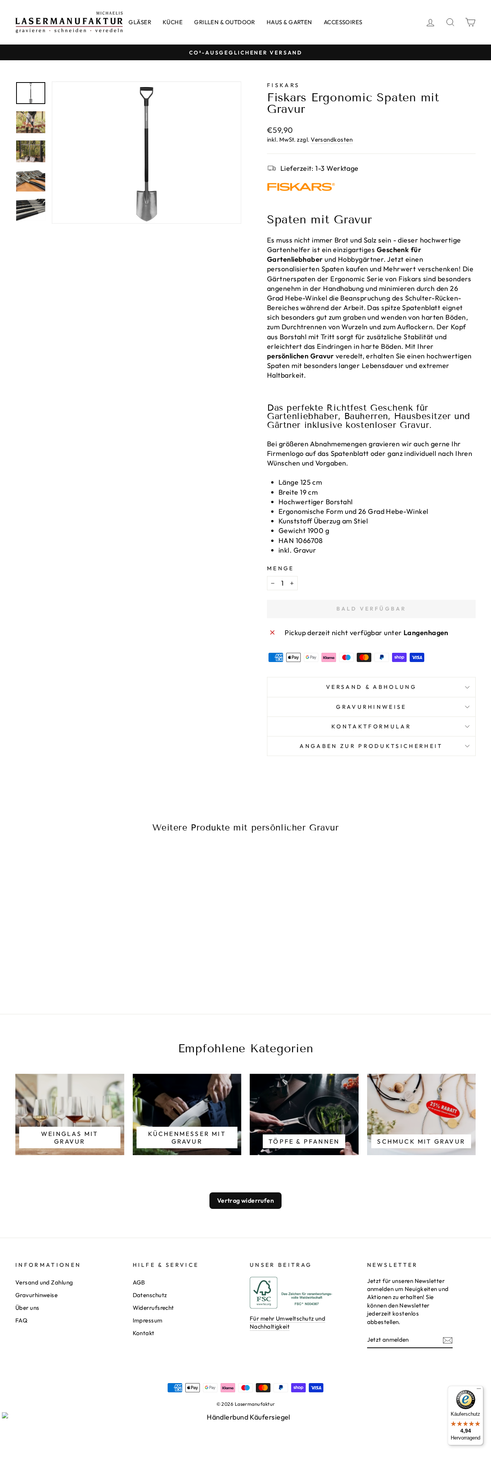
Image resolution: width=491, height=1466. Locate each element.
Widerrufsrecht (153, 1307)
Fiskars (283, 85)
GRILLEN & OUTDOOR (224, 22)
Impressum (148, 1320)
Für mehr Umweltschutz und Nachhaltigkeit (287, 1322)
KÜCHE (173, 22)
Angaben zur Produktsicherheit (371, 746)
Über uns (27, 1307)
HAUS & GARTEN (289, 22)
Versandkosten (332, 139)
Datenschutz (150, 1295)
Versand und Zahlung (44, 1282)
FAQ (21, 1320)
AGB (139, 1282)
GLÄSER (140, 22)
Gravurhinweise (371, 706)
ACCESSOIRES (343, 22)
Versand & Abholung (371, 686)
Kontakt (144, 1333)
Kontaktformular (371, 726)
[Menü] (478, 1390)
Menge (280, 568)
